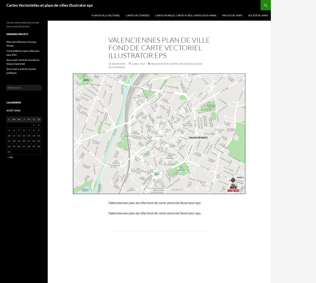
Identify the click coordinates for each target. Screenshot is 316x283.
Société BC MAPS (258, 15)
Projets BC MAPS (232, 15)
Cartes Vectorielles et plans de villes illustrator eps (49, 5)
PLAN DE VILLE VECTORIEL (106, 15)
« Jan (10, 157)
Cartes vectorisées (138, 15)
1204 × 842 (138, 63)
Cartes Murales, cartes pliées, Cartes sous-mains (185, 15)
